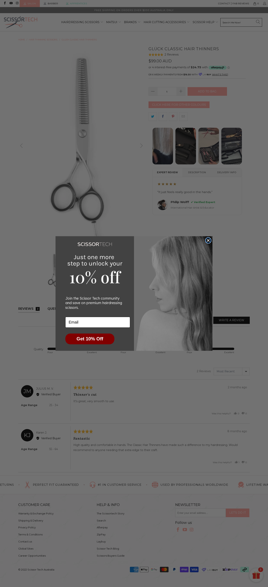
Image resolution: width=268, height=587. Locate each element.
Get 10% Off (90, 338)
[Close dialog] (208, 240)
